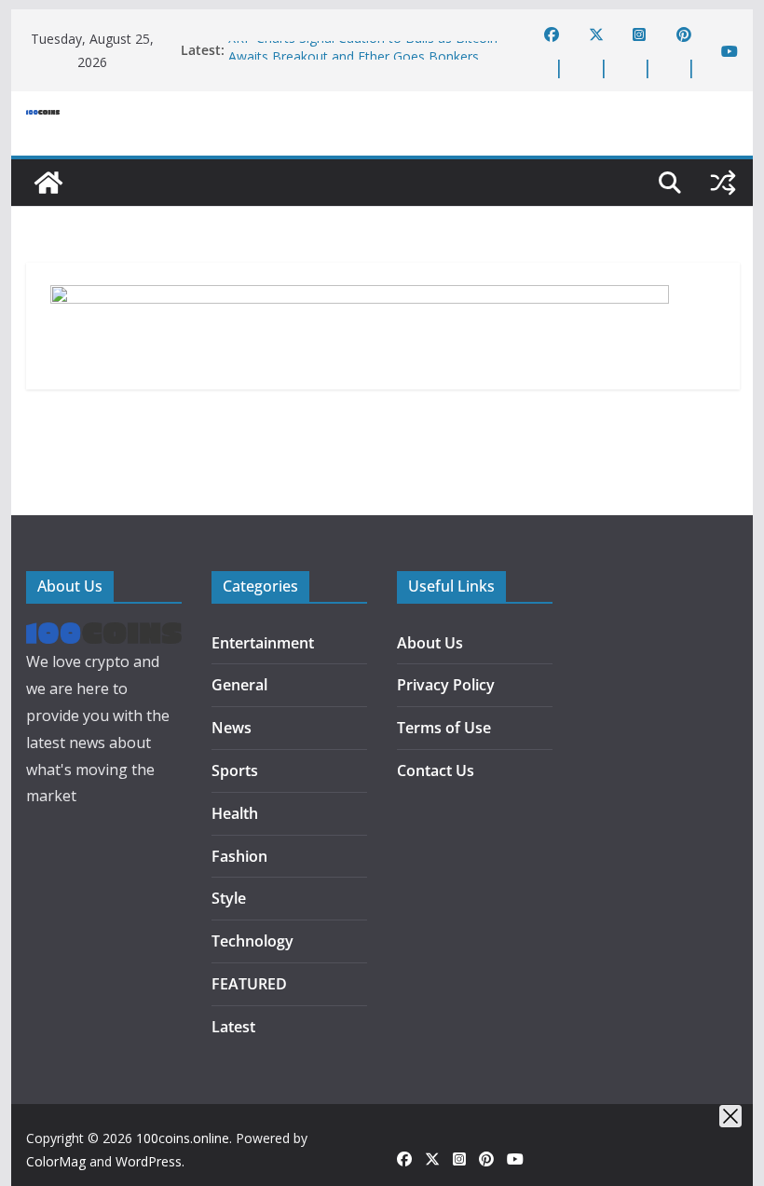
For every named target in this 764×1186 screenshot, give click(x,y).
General (239, 685)
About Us (430, 643)
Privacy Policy (446, 685)
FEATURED (249, 984)
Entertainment (262, 643)
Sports (234, 770)
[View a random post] (723, 183)
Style (228, 898)
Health (234, 813)
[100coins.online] (48, 183)
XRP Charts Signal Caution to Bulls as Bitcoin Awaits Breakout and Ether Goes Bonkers (363, 52)
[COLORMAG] (104, 635)
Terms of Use (444, 727)
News (231, 727)
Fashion (239, 856)
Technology (252, 941)
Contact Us (435, 770)
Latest (233, 1026)
